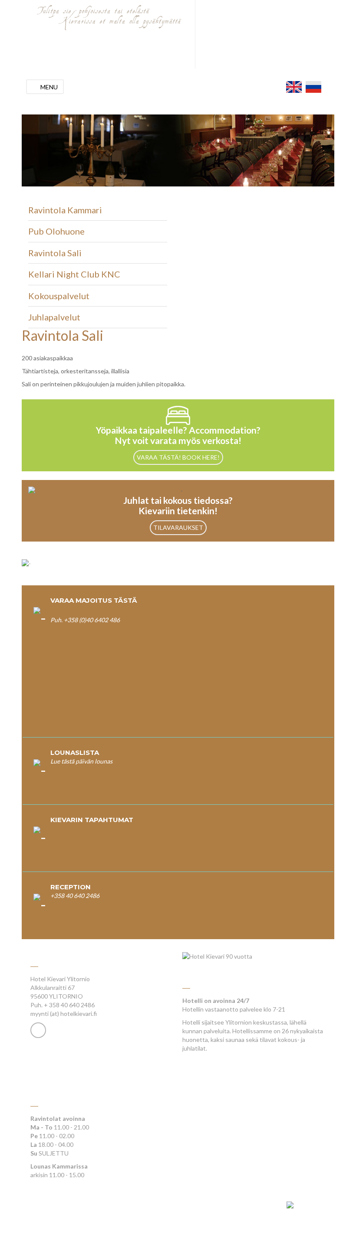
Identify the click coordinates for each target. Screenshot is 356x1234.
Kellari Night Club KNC (74, 274)
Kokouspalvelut (58, 296)
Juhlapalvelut (54, 317)
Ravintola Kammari (65, 210)
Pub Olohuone (56, 231)
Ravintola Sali (55, 253)
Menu (49, 87)
